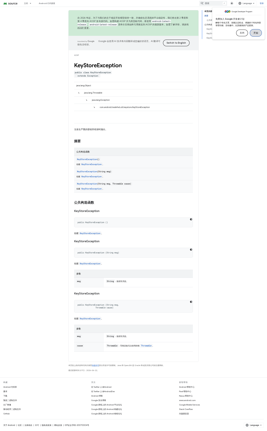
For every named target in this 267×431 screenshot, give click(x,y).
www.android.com (187, 400)
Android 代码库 (10, 387)
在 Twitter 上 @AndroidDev (103, 391)
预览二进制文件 (10, 400)
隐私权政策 (46, 425)
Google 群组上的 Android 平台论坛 (106, 404)
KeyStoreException (87, 159)
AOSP (76, 55)
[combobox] (213, 3)
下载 (5, 396)
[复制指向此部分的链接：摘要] (83, 141)
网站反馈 (58, 425)
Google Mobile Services (189, 404)
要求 (5, 391)
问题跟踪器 (184, 413)
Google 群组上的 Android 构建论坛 (106, 409)
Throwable (146, 345)
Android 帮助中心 (187, 387)
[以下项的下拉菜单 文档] (31, 3)
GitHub (6, 413)
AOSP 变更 (83, 28)
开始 (256, 33)
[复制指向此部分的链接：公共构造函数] (97, 202)
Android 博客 (97, 396)
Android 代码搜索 (47, 3)
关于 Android (9, 425)
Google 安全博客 (98, 400)
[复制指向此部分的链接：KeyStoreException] (102, 211)
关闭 (242, 33)
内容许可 (95, 365)
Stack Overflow (186, 409)
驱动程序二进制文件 (12, 409)
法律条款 (28, 425)
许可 (37, 425)
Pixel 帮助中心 (185, 391)
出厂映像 (7, 404)
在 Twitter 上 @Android (101, 387)
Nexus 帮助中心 (186, 396)
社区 (20, 425)
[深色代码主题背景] (191, 219)
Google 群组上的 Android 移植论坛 (106, 413)
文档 (26, 3)
